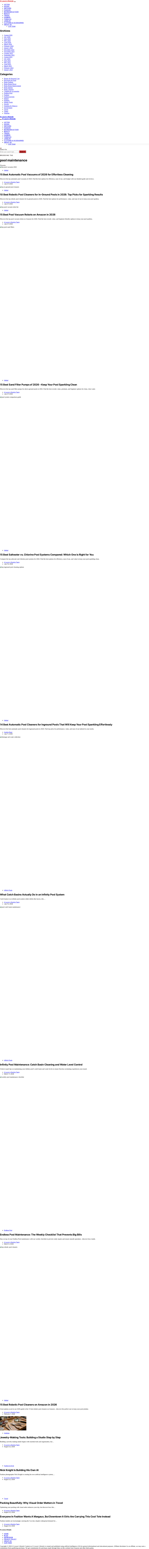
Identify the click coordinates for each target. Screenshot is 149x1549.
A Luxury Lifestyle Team (12, 182)
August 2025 (8, 57)
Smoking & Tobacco (10, 106)
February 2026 (8, 46)
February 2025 (8, 68)
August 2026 (8, 35)
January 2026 (8, 48)
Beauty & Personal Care (12, 78)
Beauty (7, 13)
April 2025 (7, 64)
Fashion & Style (9, 97)
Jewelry (7, 21)
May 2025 (7, 62)
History (6, 98)
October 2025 (8, 53)
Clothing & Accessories (14, 23)
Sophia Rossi (8, 732)
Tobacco (7, 19)
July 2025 (7, 59)
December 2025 (9, 50)
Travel (7, 15)
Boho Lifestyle (9, 89)
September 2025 (9, 55)
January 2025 (8, 70)
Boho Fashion (8, 82)
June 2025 (7, 61)
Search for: (3, 149)
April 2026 (7, 42)
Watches (7, 8)
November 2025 (9, 51)
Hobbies (7, 17)
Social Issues (8, 108)
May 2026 (7, 40)
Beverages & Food (11, 12)
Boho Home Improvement (12, 86)
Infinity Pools (8, 102)
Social (7, 6)
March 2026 (8, 44)
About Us (8, 24)
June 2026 (7, 39)
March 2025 (8, 66)
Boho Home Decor (10, 84)
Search (22, 152)
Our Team (11, 26)
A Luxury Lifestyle (7, 1)
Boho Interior (8, 88)
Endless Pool (8, 93)
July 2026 (7, 37)
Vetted (7, 4)
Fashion (7, 10)
